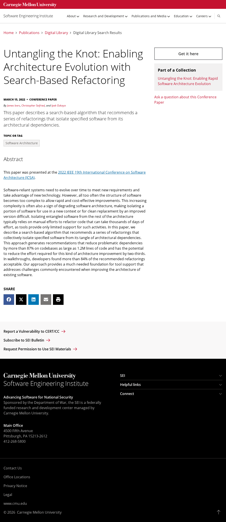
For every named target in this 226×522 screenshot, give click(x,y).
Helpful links (130, 384)
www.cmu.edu (15, 503)
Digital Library (56, 32)
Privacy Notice (15, 485)
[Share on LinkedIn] (33, 299)
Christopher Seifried (33, 105)
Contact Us (13, 468)
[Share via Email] (46, 299)
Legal (8, 494)
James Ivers (13, 105)
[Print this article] (58, 299)
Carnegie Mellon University (39, 512)
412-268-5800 (15, 441)
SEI (122, 375)
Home (9, 32)
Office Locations (17, 477)
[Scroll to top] (219, 512)
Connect (127, 393)
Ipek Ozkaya (58, 105)
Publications (29, 32)
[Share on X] (21, 299)
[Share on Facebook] (9, 299)
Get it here (188, 53)
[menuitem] (30, 16)
